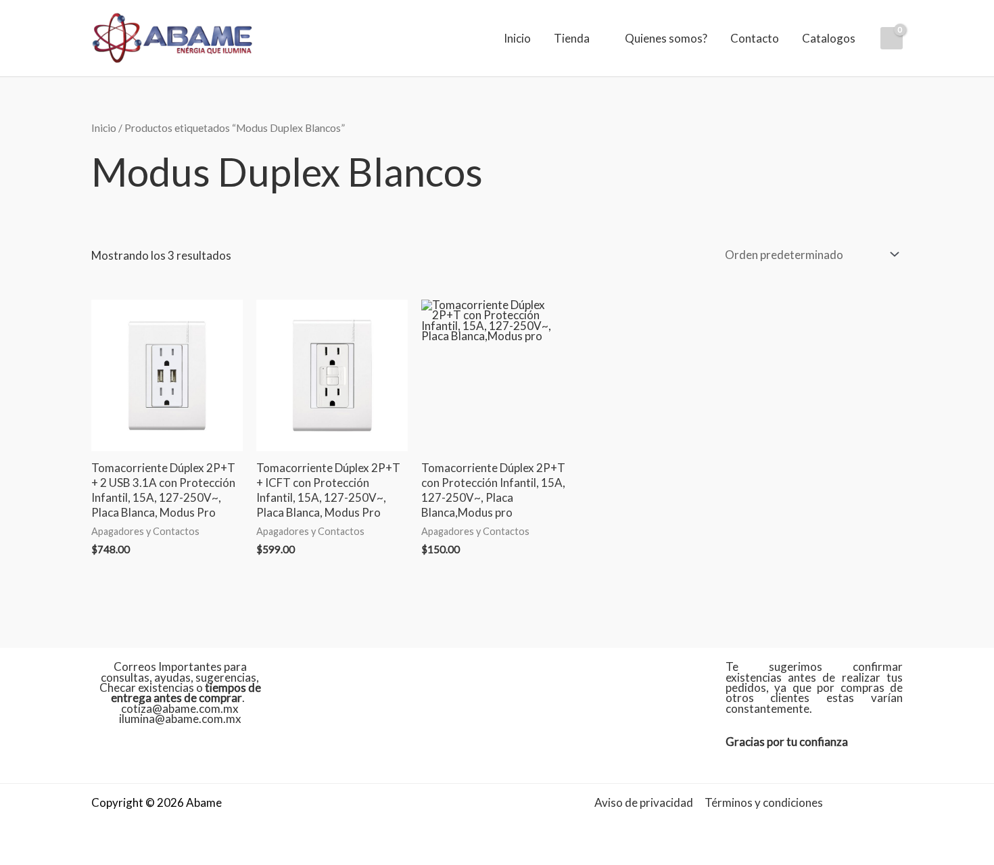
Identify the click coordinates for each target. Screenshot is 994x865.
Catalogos (828, 38)
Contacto (754, 38)
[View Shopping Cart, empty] (891, 38)
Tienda (572, 38)
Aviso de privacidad (643, 802)
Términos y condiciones (764, 802)
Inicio (517, 38)
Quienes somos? (666, 38)
